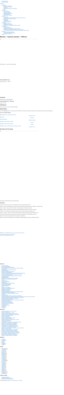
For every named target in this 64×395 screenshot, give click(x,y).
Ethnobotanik (2, 3)
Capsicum (4, 232)
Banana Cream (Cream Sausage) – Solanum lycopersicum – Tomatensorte (13, 327)
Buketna (11, 232)
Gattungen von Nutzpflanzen (6, 287)
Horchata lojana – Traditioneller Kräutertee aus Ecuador (10, 293)
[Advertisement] (28, 71)
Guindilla (32, 124)
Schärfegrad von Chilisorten (6, 300)
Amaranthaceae (4, 348)
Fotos (3, 286)
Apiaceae (3, 350)
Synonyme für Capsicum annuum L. (7, 301)
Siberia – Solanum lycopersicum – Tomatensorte (9, 333)
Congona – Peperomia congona (6, 320)
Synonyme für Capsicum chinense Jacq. (8, 303)
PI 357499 (20, 232)
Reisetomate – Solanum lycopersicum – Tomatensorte (10, 334)
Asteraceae (3, 351)
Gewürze (3, 342)
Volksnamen (4, 307)
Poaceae (3, 368)
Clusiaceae (3, 358)
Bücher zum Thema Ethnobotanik (7, 272)
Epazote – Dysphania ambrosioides (7, 318)
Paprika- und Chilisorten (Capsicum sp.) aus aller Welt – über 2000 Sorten (13, 297)
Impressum (9, 380)
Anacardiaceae (4, 349)
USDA (23, 232)
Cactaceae (3, 355)
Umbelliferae (4, 372)
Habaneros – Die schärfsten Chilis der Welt (8, 288)
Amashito (32, 122)
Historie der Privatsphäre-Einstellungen (7, 378)
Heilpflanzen (4, 343)
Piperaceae (3, 367)
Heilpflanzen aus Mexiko (5, 289)
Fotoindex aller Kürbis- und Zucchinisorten (8, 283)
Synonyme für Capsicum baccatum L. (7, 302)
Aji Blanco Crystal (32, 126)
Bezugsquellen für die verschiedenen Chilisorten (9, 269)
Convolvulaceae (4, 360)
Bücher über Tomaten (5, 270)
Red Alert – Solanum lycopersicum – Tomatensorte (9, 335)
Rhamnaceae (4, 369)
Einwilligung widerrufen (5, 377)
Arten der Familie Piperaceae (6, 266)
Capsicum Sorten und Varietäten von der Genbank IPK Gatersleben (12, 275)
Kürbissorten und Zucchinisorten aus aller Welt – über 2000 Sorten (12, 295)
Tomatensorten (4, 305)
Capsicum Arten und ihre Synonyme (7, 274)
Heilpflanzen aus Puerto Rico (6, 290)
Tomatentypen (4, 306)
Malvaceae (3, 366)
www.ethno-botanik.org (14, 380)
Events (3, 279)
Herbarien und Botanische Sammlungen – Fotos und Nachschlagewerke (12, 291)
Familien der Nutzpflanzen (6, 281)
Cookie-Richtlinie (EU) (5, 276)
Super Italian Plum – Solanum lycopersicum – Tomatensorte (11, 332)
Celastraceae (4, 357)
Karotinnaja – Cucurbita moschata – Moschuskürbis (9, 323)
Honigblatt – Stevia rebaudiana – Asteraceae (8, 317)
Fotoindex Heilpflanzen (5, 285)
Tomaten (3, 344)
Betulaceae (3, 352)
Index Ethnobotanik (5, 294)
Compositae (3, 359)
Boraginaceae (4, 354)
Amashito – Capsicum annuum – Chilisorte (8, 312)
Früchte (3, 341)
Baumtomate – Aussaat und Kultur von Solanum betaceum (10, 314)
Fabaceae (3, 361)
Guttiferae (3, 364)
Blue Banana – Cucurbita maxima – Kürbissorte (9, 324)
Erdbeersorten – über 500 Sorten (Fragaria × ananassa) (10, 278)
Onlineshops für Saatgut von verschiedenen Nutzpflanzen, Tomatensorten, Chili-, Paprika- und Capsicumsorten (18, 296)
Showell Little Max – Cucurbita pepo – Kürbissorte (9, 322)
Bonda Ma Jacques (32, 115)
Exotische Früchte (4, 280)
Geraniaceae (4, 363)
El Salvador (32, 117)
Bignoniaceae (4, 353)
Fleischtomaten (4, 282)
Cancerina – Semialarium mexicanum (7, 315)
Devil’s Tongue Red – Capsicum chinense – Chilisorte (10, 325)
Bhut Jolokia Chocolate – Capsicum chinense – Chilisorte (10, 319)
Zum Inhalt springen (5, 1)
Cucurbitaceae (4, 339)
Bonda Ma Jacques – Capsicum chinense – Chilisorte (10, 326)
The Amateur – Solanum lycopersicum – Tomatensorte (10, 329)
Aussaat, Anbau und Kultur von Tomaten (8, 267)
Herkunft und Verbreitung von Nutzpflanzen (8, 292)
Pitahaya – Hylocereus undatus (6, 328)
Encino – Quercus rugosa (5, 316)
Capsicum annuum (15, 232)
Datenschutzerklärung (5, 277)
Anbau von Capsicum (5, 265)
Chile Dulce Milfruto (32, 120)
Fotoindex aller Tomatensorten (6, 284)
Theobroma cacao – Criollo (6, 321)
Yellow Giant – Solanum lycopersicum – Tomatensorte (10, 331)
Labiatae (3, 365)
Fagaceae (3, 362)
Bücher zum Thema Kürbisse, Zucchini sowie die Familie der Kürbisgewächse (13, 273)
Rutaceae (3, 370)
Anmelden (20, 380)
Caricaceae (3, 356)
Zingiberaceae (4, 373)
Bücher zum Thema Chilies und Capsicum (8, 271)
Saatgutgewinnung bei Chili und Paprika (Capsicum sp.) (10, 298)
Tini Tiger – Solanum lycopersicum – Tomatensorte (9, 330)
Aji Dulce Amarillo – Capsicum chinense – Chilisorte (10, 313)
